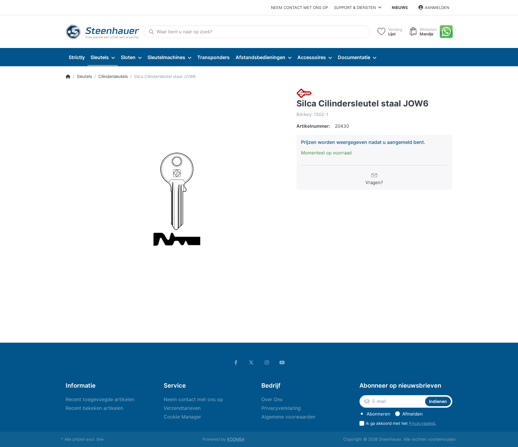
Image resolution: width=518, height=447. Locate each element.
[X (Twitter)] (251, 362)
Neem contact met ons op (299, 7)
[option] (176, 199)
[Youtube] (282, 362)
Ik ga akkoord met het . (401, 423)
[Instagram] (266, 362)
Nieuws (400, 7)
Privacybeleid (422, 423)
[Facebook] (236, 362)
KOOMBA (236, 439)
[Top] (68, 76)
